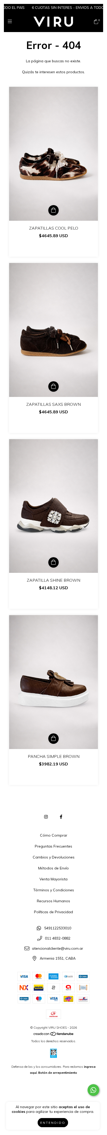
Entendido (52, 1123)
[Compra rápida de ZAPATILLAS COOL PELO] (53, 210)
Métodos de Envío (53, 868)
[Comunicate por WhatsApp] (93, 1090)
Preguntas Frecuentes (53, 846)
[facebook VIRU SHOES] (61, 816)
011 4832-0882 (57, 938)
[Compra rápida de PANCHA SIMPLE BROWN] (53, 738)
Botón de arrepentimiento (57, 1073)
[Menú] (11, 21)
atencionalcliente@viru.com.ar (57, 948)
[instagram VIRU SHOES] (46, 816)
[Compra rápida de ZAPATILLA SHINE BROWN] (53, 562)
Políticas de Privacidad (53, 912)
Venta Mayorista (53, 879)
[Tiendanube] (54, 1035)
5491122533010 (57, 928)
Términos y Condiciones (53, 890)
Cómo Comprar (53, 835)
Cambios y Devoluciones (54, 857)
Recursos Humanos (53, 901)
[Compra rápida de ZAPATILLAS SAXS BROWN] (53, 386)
